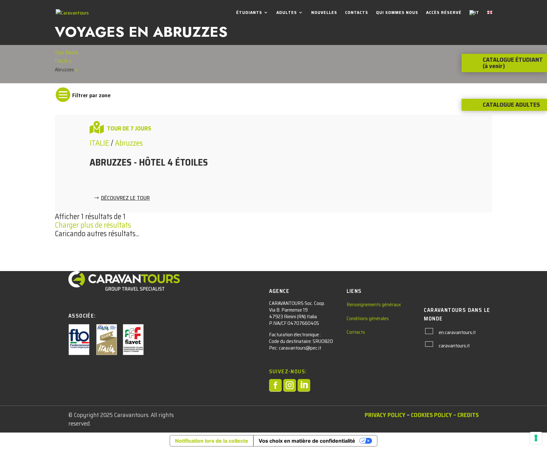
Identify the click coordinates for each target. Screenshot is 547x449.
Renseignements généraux (374, 304)
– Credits (466, 415)
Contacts (356, 13)
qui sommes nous (397, 13)
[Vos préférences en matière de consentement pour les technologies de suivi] (536, 438)
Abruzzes (129, 143)
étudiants (249, 13)
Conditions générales (368, 318)
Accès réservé (444, 13)
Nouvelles (324, 13)
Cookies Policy (431, 415)
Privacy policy (385, 415)
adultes (286, 13)
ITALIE (62, 61)
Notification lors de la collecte (211, 441)
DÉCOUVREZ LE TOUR (125, 197)
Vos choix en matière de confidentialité (307, 441)
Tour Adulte (67, 52)
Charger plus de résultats (93, 225)
